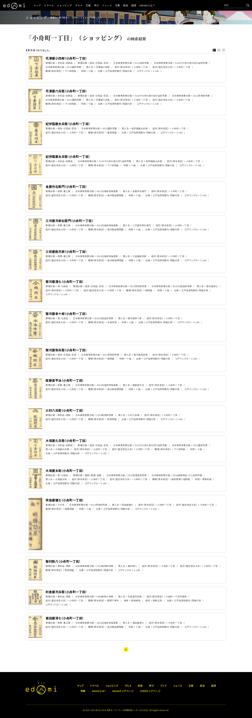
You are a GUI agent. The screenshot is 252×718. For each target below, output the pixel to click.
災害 (117, 5)
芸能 (88, 5)
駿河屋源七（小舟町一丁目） (65, 281)
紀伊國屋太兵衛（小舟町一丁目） (68, 156)
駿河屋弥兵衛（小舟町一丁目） (66, 350)
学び (96, 5)
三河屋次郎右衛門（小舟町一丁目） (69, 220)
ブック (163, 685)
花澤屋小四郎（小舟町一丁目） (66, 58)
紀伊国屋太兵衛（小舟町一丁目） (68, 123)
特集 (83, 691)
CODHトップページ (150, 691)
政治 (125, 5)
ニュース (107, 5)
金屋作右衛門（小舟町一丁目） (66, 186)
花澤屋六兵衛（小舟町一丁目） (66, 91)
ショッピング (64, 5)
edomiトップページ (123, 691)
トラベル (49, 5)
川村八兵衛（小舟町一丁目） (65, 410)
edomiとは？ (147, 5)
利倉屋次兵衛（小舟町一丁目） (66, 592)
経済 (133, 5)
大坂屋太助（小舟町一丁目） (65, 470)
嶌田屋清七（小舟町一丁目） (65, 618)
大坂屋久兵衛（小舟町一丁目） (66, 440)
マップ (37, 5)
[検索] (247, 5)
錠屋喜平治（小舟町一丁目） (65, 380)
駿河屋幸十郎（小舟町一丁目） (66, 313)
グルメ (79, 5)
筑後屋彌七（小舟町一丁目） (65, 500)
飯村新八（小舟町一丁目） (63, 561)
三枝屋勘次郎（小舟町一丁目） (66, 251)
